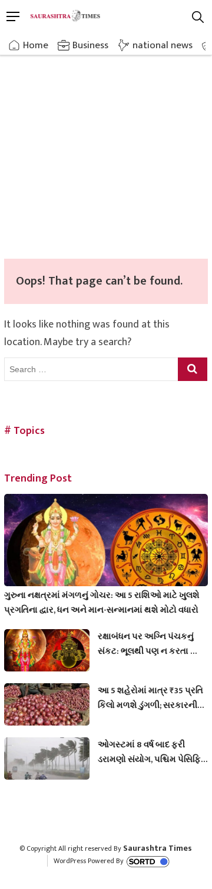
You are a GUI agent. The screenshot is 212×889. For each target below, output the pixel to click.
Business (90, 45)
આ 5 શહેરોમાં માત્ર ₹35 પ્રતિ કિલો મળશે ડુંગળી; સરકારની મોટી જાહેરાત (150, 698)
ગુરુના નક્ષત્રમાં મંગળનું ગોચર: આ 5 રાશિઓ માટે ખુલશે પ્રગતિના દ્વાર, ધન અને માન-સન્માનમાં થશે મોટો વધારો (102, 602)
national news (162, 45)
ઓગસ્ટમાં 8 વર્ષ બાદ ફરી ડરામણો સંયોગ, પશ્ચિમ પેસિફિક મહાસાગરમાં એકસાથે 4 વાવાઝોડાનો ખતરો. (152, 752)
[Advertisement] (106, 147)
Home (35, 45)
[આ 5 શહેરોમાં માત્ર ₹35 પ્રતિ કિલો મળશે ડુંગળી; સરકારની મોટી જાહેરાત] (47, 707)
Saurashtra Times (157, 848)
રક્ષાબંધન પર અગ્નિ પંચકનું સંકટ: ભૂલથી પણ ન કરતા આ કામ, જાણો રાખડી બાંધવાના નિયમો (149, 644)
